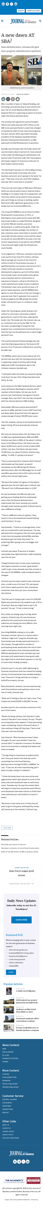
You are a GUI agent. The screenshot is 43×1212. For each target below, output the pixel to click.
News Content (10, 1045)
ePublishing (34, 1199)
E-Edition (5, 1074)
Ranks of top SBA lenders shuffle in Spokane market (19, 852)
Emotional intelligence (18, 956)
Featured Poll (14, 935)
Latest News (7, 828)
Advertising (6, 1106)
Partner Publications (10, 1087)
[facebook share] (13, 99)
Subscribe (21, 920)
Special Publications (10, 1084)
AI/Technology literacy (18, 950)
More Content (10, 1070)
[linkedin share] (3, 99)
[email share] (18, 99)
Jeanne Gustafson (22, 94)
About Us (5, 1125)
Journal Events (8, 1131)
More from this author (19, 884)
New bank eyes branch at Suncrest (13, 844)
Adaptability (14, 966)
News (4, 1049)
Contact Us (6, 1128)
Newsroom (6, 1081)
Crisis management (17, 959)
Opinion (5, 1062)
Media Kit (5, 1113)
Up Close (5, 1055)
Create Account (33, 11)
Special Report (8, 1052)
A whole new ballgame (25, 991)
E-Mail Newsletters (9, 1077)
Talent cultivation (16, 963)
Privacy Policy (7, 1135)
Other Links (9, 1121)
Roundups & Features (10, 1058)
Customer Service (12, 1096)
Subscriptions (7, 1109)
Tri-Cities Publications (10, 1138)
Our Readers (7, 1103)
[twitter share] (8, 99)
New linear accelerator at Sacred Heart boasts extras (20, 848)
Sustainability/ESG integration (21, 953)
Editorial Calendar (9, 1099)
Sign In (21, 11)
